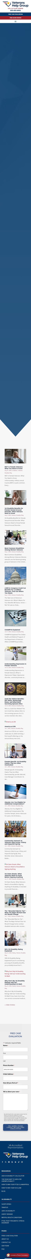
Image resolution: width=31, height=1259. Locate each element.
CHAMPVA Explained (12, 630)
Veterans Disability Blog (18, 515)
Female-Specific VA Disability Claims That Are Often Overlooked (15, 763)
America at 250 (10, 726)
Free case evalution (10, 1235)
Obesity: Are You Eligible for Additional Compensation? (15, 803)
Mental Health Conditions (12, 1217)
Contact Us (6, 1242)
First (4, 1053)
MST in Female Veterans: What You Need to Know (14, 467)
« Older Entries (10, 1005)
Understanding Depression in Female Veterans (15, 664)
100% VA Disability (8, 1211)
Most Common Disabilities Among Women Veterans (14, 549)
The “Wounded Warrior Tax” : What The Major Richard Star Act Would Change (15, 912)
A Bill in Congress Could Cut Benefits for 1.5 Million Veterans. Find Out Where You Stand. (15, 590)
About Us (5, 1239)
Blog (3, 1191)
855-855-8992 (15, 10)
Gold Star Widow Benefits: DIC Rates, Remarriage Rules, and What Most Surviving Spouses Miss (14, 701)
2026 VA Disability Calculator (13, 1176)
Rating (14, 953)
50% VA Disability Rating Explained (14, 950)
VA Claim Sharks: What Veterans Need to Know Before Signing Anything (14, 875)
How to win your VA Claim (11, 1188)
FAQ (3, 1249)
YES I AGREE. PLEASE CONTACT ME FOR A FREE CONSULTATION (15, 1127)
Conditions (14, 470)
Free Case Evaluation (15, 14)
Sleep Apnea (6, 1204)
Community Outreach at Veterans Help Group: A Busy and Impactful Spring (15, 842)
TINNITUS (5, 1207)
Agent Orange (7, 1214)
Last (4, 1061)
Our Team (5, 1246)
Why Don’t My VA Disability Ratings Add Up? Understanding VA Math (15, 982)
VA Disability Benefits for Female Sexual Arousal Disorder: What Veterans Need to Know (14, 510)
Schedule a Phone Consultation (19, 1255)
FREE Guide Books (15, 18)
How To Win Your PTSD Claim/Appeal (15, 1184)
